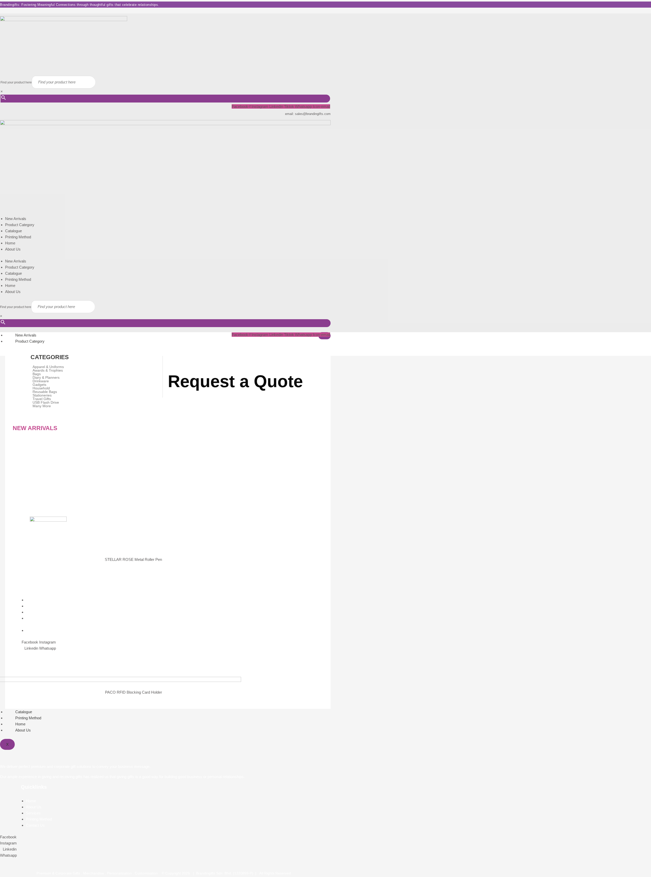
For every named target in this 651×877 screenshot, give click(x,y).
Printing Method (18, 237)
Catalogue (13, 231)
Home (10, 243)
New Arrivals (15, 218)
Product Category (19, 225)
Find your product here (16, 82)
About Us (13, 249)
